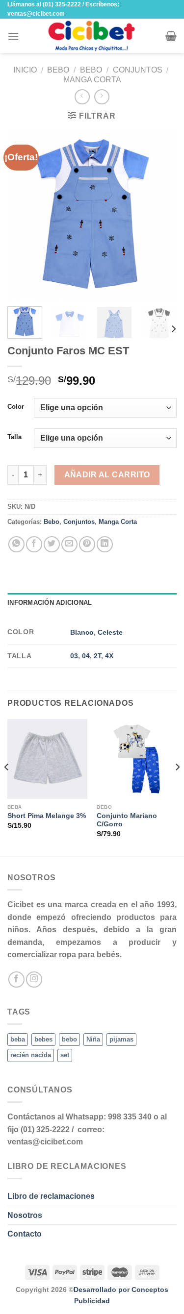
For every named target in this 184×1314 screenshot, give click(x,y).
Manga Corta (92, 79)
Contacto (24, 1234)
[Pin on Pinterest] (87, 544)
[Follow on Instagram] (34, 979)
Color (15, 406)
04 (86, 656)
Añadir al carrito (107, 475)
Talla (14, 437)
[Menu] (13, 36)
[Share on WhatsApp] (16, 544)
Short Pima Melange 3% (46, 815)
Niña (93, 1039)
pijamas (121, 1039)
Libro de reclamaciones (51, 1196)
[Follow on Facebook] (16, 979)
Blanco (82, 632)
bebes (43, 1039)
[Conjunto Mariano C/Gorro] (137, 759)
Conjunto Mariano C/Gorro (127, 820)
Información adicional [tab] (49, 602)
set (64, 1055)
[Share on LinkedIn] (105, 544)
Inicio (25, 70)
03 (74, 656)
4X (109, 656)
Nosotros (24, 1215)
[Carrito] (171, 36)
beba (17, 1039)
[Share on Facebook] (34, 544)
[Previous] (23, 214)
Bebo (58, 70)
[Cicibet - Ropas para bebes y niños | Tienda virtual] (92, 36)
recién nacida (30, 1055)
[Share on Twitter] (52, 544)
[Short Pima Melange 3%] (47, 759)
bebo (69, 1039)
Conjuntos (137, 70)
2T (97, 656)
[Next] (161, 214)
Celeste (110, 632)
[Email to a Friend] (69, 544)
